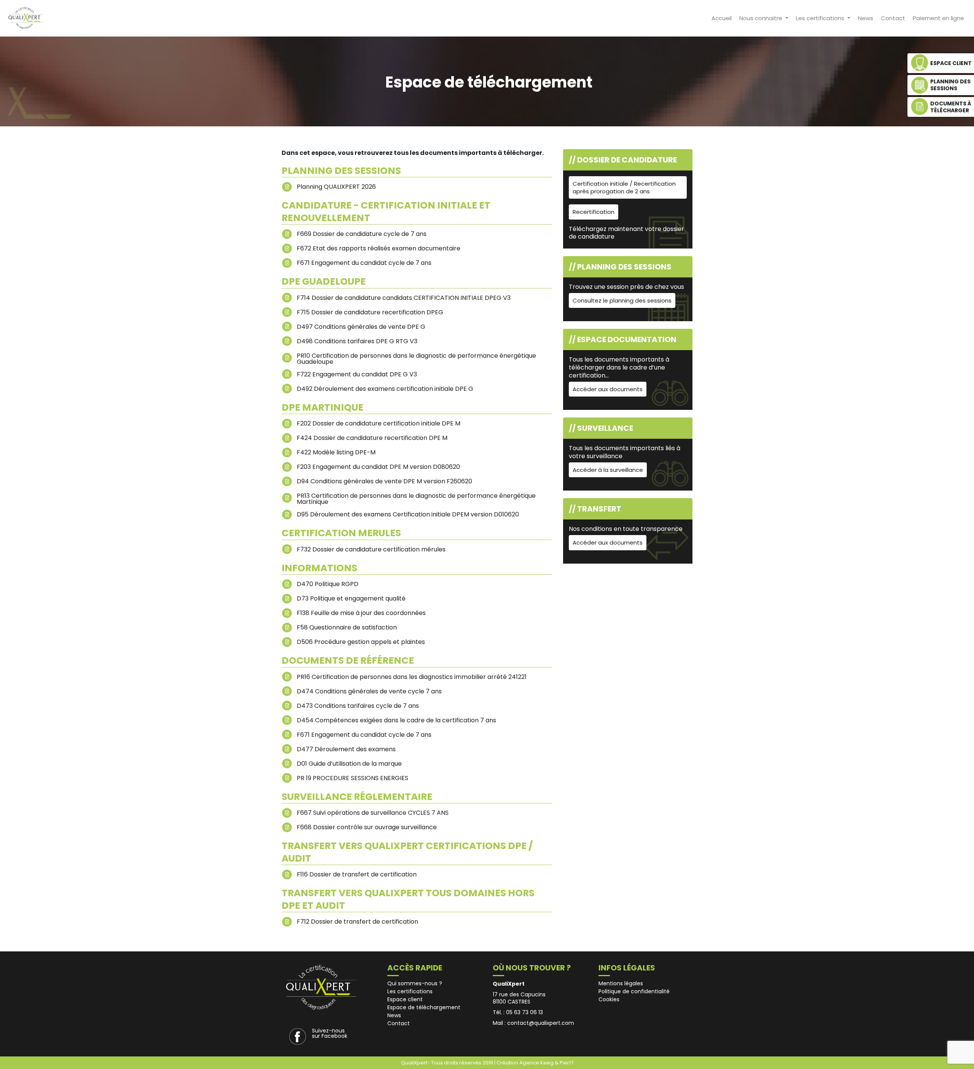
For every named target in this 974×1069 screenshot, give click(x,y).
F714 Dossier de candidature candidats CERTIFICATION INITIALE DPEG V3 (404, 297)
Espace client (405, 999)
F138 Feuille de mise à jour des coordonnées (361, 613)
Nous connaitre (761, 18)
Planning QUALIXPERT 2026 (336, 186)
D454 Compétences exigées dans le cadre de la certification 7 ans (396, 720)
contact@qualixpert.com (540, 1023)
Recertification (593, 212)
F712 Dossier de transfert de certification (357, 921)
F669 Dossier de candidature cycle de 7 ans (362, 233)
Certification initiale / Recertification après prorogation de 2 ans (624, 187)
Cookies (608, 999)
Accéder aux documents (608, 389)
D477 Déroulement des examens (346, 749)
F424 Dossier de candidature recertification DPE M (372, 437)
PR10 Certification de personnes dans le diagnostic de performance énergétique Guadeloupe (416, 358)
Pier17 (566, 1062)
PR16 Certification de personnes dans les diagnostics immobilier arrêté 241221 (412, 676)
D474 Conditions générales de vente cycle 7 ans (369, 691)
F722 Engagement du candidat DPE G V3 (357, 374)
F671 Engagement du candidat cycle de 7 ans (364, 262)
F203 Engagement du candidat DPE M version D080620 (378, 466)
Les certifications (821, 18)
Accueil (721, 18)
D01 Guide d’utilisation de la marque (349, 763)
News (865, 18)
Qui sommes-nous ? (414, 983)
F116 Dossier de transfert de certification (357, 874)
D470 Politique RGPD (327, 584)
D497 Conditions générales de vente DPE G (361, 326)
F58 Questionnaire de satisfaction (347, 627)
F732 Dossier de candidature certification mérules (371, 549)
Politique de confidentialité (634, 991)
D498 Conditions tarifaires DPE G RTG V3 (357, 341)
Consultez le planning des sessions (622, 300)
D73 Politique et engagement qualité (351, 598)
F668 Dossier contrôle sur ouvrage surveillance (367, 827)
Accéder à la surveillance (608, 470)
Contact (893, 18)
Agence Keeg (537, 1062)
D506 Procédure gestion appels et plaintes (361, 641)
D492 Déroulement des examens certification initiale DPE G (385, 388)
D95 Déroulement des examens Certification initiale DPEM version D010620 (408, 514)
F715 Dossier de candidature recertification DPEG (370, 312)
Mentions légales (620, 983)
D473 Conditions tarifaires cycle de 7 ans (358, 705)
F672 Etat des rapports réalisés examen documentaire (378, 248)
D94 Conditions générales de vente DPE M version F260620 (384, 481)
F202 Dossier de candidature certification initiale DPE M (378, 423)
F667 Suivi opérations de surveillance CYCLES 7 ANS (373, 812)
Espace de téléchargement (423, 1007)
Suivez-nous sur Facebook (329, 1033)
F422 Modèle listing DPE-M (336, 452)
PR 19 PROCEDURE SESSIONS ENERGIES (352, 778)
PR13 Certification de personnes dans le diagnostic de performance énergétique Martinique (416, 498)
